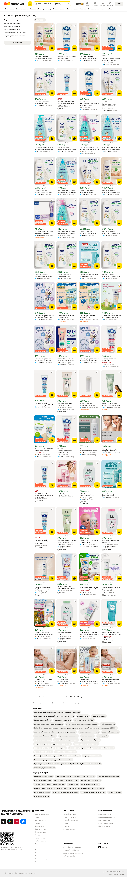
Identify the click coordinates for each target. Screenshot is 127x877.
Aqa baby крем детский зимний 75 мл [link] (109, 359)
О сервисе (67, 823)
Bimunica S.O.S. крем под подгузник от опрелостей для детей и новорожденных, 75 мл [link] (66, 360)
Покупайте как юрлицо (71, 820)
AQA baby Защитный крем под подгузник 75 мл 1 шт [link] (65, 102)
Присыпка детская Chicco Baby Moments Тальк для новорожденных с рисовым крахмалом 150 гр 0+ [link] (44, 588)
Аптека (37, 835)
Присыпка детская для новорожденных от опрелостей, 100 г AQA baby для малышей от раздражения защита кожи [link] (66, 275)
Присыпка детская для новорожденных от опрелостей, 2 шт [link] (109, 105)
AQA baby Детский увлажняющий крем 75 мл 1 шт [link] (44, 404)
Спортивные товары (41, 853)
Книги (37, 847)
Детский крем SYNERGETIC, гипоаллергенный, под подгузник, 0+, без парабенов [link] (44, 450)
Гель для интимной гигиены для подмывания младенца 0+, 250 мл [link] (44, 148)
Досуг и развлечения (42, 814)
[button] (40, 19)
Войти (119, 4)
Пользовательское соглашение (25, 873)
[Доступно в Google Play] (10, 824)
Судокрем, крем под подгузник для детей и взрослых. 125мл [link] (109, 450)
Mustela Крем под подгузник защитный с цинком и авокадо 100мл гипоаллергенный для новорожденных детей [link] (44, 232)
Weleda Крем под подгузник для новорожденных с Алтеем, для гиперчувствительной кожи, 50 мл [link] (111, 588)
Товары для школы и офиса (43, 850)
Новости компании (104, 814)
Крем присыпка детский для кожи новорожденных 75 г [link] (89, 588)
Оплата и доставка (70, 817)
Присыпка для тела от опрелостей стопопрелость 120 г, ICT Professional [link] (89, 450)
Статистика (9, 873)
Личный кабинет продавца (72, 847)
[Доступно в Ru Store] (23, 824)
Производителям (104, 820)
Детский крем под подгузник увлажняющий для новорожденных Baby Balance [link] (111, 495)
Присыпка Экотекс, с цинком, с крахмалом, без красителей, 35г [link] (89, 541)
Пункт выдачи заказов (105, 823)
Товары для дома (40, 832)
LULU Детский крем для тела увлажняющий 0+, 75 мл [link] (66, 541)
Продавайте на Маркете (71, 850)
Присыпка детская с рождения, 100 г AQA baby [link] (43, 57)
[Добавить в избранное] (52, 25)
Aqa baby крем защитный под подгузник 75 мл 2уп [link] (89, 104)
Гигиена (37, 823)
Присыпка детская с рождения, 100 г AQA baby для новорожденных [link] (66, 148)
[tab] (9, 9)
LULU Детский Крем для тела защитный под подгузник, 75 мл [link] (65, 404)
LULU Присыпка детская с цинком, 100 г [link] (110, 541)
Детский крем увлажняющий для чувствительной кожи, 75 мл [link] (44, 316)
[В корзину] (52, 48)
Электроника (39, 826)
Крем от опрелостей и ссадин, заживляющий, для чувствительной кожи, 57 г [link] (111, 404)
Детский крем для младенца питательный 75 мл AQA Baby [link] (111, 316)
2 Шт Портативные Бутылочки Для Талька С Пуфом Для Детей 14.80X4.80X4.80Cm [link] (88, 404)
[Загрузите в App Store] (3, 824)
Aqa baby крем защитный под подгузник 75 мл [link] (66, 57)
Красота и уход (40, 838)
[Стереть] (69, 4)
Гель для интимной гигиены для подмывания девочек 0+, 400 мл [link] (66, 232)
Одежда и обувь (40, 829)
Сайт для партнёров (70, 856)
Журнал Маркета (69, 829)
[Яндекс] (122, 874)
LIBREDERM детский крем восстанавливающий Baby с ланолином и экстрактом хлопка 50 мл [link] (89, 633)
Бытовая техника (40, 820)
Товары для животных (42, 856)
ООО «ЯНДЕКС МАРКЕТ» (116, 872)
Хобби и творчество (41, 841)
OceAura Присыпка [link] (63, 494)
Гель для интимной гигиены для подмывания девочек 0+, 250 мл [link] (89, 148)
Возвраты (67, 826)
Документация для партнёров (73, 853)
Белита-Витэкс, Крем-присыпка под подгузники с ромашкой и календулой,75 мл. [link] (66, 587)
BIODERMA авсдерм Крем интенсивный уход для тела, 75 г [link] (111, 633)
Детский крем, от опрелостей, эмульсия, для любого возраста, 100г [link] (88, 680)
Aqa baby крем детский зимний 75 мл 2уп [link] (64, 451)
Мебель (37, 817)
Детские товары (40, 862)
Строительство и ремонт (43, 859)
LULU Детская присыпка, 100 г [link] (65, 633)
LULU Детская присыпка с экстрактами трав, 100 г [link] (88, 494)
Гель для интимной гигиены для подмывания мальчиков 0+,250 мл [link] (66, 191)
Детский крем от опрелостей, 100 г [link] (63, 680)
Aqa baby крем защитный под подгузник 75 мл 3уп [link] (111, 59)
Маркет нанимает (104, 826)
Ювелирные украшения (43, 865)
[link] (57, 712)
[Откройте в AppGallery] (16, 824)
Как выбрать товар (70, 814)
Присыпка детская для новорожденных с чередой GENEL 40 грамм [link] (43, 633)
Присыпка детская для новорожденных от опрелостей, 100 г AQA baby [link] (44, 103)
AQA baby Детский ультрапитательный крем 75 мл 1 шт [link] (44, 541)
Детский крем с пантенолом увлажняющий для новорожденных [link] (89, 275)
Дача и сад (38, 844)
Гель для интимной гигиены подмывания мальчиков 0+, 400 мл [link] (111, 148)
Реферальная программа (106, 817)
